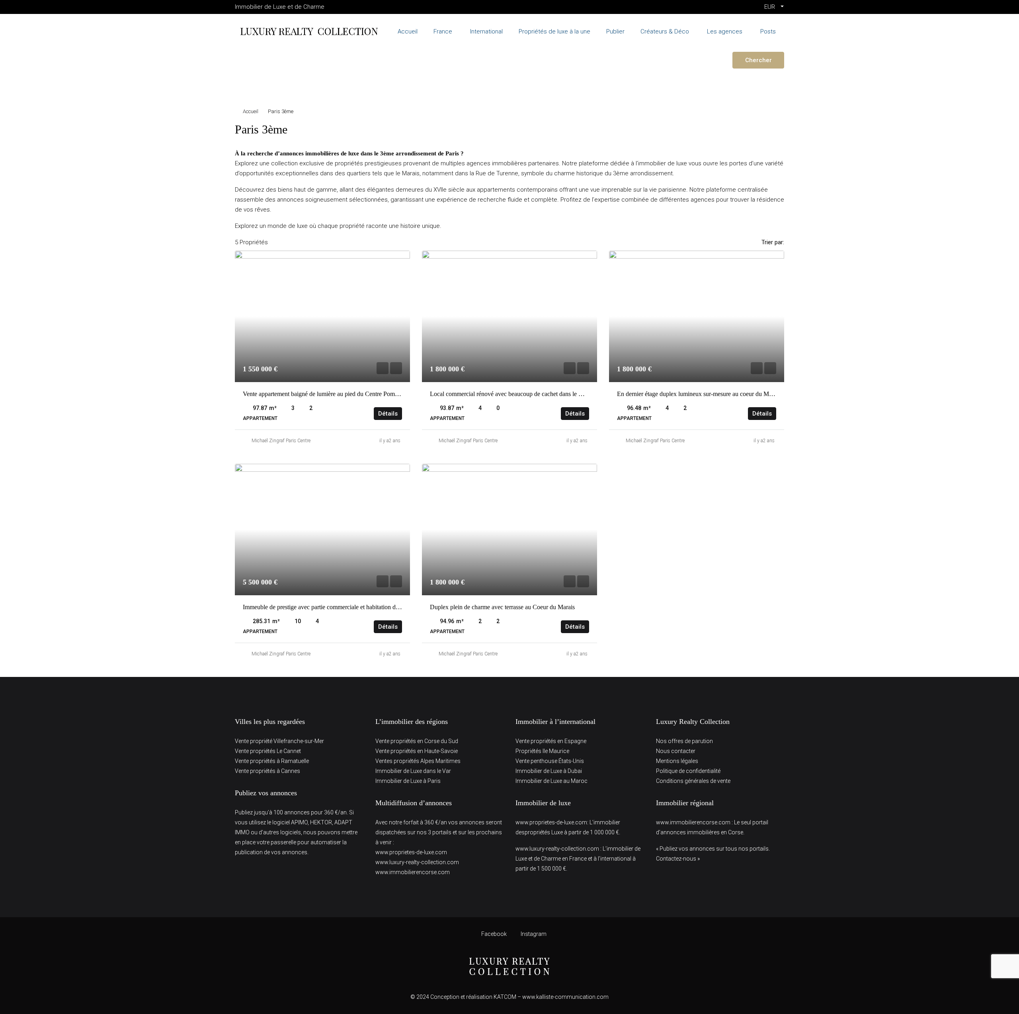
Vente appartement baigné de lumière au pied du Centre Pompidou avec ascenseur (345, 393)
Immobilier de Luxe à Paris (408, 781)
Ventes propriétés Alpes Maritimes (418, 761)
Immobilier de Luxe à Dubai (548, 771)
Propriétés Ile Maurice (542, 751)
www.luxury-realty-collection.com (417, 862)
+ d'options (258, 83)
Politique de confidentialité (688, 771)
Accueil (250, 111)
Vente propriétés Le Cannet (268, 751)
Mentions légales (677, 761)
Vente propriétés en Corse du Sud (416, 741)
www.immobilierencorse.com (412, 872)
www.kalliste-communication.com (565, 997)
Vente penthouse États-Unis (549, 761)
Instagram (533, 934)
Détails (388, 413)
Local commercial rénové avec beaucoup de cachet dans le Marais (512, 393)
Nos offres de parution (684, 741)
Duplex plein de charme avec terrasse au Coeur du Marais (502, 607)
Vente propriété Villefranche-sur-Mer (279, 741)
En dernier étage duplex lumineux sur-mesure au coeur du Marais (699, 393)
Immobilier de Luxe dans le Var (413, 771)
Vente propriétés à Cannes (267, 771)
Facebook (494, 934)
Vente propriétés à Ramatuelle (272, 761)
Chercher (758, 60)
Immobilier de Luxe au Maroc (551, 781)
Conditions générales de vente (693, 781)
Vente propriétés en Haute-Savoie (416, 751)
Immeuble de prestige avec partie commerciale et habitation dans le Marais (336, 607)
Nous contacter (675, 751)
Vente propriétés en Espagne (550, 741)
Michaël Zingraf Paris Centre (281, 440)
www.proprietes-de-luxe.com (411, 852)
